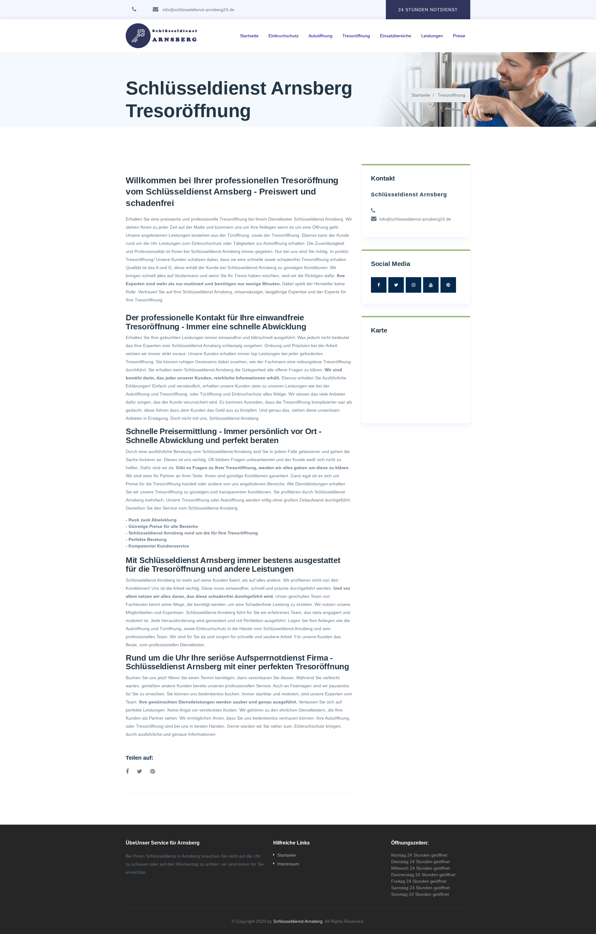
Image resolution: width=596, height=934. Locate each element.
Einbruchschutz (284, 35)
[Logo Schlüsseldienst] (163, 36)
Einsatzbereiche (395, 35)
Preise (459, 35)
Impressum (288, 863)
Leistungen (432, 35)
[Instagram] (413, 285)
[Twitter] (396, 285)
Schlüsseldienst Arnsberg (318, 219)
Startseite (249, 35)
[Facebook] (378, 285)
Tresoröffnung (356, 35)
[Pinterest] (448, 285)
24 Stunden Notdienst (428, 9)
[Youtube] (431, 285)
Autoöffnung (320, 35)
